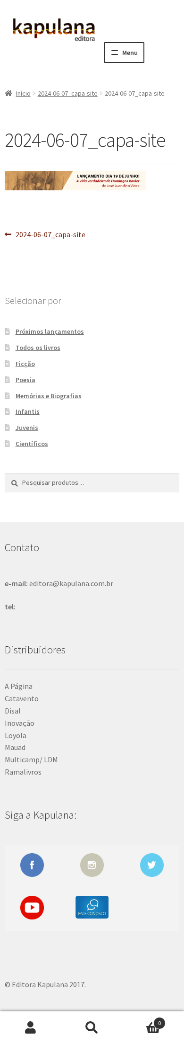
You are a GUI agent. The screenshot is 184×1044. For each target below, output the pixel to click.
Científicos (32, 443)
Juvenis (27, 427)
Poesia (25, 379)
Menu (130, 52)
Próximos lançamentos (50, 331)
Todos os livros (38, 347)
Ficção (25, 363)
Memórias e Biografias (49, 396)
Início (23, 93)
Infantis (28, 411)
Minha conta (30, 1028)
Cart (142, 1019)
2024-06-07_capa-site (68, 93)
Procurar (92, 1028)
